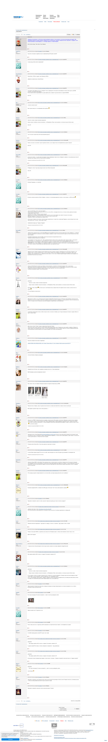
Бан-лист (57, 720)
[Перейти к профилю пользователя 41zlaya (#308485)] (18, 574)
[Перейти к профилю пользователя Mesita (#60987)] (18, 217)
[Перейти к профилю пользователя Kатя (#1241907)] (18, 361)
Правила (62, 720)
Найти (45, 21)
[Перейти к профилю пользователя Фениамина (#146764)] (18, 412)
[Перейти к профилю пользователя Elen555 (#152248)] (18, 303)
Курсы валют (45, 18)
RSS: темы (38, 720)
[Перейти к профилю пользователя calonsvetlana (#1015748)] (18, 390)
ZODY (58, 16)
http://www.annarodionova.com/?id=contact (49, 434)
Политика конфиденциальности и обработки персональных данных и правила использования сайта (70, 738)
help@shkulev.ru (21, 740)
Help (65, 720)
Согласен (10, 739)
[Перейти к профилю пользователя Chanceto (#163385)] (18, 694)
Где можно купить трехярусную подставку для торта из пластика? (48, 506)
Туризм (44, 15)
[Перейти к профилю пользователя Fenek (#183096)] (18, 560)
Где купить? (40, 51)
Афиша (44, 16)
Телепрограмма (53, 16)
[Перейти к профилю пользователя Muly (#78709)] (18, 112)
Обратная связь (70, 720)
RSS (73, 34)
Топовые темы (63, 21)
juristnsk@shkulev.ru (39, 739)
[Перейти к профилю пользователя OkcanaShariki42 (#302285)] (18, 82)
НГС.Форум (18, 30)
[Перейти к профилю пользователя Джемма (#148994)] (18, 258)
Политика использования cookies (59, 737)
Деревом (78, 34)
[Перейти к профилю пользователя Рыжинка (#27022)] (18, 45)
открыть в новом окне (63, 710)
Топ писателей (51, 720)
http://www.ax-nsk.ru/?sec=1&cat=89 (45, 509)
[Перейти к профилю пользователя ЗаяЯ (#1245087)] (18, 332)
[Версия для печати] (27, 57)
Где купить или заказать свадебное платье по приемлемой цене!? (48, 59)
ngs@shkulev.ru (26, 738)
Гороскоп (51, 15)
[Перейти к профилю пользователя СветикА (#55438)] (18, 286)
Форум (37, 18)
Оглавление (41, 21)
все (24, 34)
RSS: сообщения (45, 720)
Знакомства (38, 16)
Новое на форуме (56, 21)
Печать (69, 34)
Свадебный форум (24, 30)
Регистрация (50, 21)
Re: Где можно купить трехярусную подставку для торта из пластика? (49, 529)
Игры (58, 15)
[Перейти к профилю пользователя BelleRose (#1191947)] (18, 375)
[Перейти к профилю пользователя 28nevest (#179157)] (18, 671)
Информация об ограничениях (59, 735)
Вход (68, 21)
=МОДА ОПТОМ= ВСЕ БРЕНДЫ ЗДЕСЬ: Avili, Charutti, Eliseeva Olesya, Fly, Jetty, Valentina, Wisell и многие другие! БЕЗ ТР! (49, 343)
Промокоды (52, 18)
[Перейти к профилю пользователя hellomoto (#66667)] (18, 97)
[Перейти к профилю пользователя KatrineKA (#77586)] (18, 318)
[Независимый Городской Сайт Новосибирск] (18, 17)
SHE (20, 30)
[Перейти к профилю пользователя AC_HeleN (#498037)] (18, 68)
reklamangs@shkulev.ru (89, 730)
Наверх (105, 740)
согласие (12, 735)
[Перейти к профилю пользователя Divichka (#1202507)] (18, 272)
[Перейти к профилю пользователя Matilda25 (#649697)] (18, 426)
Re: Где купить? (40, 592)
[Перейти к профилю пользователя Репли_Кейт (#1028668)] (18, 538)
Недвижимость (39, 15)
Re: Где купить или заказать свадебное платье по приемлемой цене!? (49, 102)
